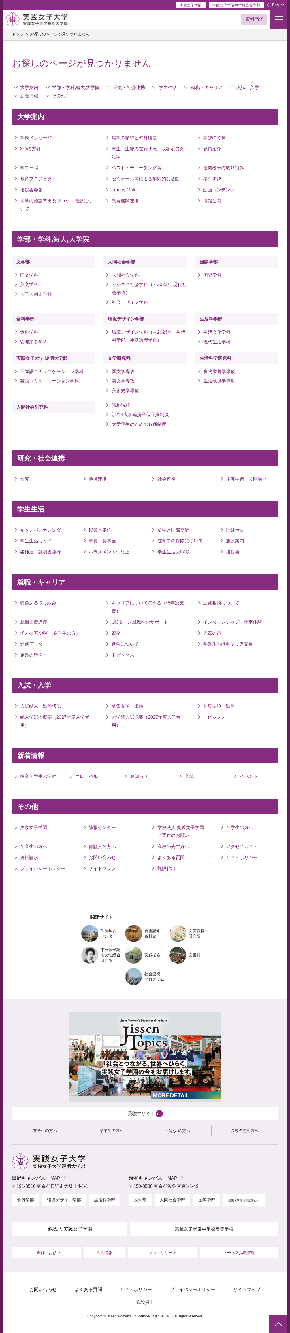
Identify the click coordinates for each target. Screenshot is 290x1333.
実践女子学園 (191, 5)
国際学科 (212, 275)
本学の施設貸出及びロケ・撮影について (56, 204)
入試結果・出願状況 (40, 706)
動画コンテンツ (219, 189)
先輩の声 (212, 633)
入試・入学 (247, 87)
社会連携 (166, 479)
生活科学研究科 (215, 358)
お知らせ (139, 776)
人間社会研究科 (32, 407)
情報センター (102, 827)
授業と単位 (100, 530)
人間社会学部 (121, 261)
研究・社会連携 (129, 87)
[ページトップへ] (278, 1324)
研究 (24, 479)
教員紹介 (212, 148)
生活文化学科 (217, 332)
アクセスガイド (242, 846)
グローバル (86, 776)
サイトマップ (102, 868)
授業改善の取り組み (223, 167)
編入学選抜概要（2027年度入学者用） (54, 721)
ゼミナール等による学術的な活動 (146, 178)
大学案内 (29, 87)
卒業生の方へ (33, 846)
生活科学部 (211, 318)
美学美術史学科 (36, 294)
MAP (55, 1178)
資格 (116, 633)
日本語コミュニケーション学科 (52, 371)
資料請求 (29, 857)
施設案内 (235, 540)
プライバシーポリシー (42, 868)
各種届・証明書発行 (40, 551)
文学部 (23, 261)
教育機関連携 (125, 200)
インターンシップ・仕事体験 (232, 622)
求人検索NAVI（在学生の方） (50, 633)
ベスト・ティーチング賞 (136, 167)
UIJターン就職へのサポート (140, 622)
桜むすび (212, 178)
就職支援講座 (33, 622)
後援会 (233, 551)
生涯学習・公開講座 (246, 479)
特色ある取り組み (38, 602)
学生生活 (168, 87)
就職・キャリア (207, 87)
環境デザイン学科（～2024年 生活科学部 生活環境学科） (148, 336)
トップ (18, 34)
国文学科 (29, 275)
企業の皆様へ (33, 655)
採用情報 (104, 1253)
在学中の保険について (180, 540)
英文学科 (29, 284)
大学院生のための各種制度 (139, 424)
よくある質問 (171, 857)
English (278, 5)
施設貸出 (166, 868)
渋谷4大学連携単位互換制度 (140, 414)
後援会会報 (31, 189)
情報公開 (212, 200)
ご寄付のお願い (46, 1253)
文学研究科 (119, 358)
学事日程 (29, 167)
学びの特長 (214, 137)
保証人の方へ (102, 846)
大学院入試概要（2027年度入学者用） (146, 721)
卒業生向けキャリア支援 (228, 644)
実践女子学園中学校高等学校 (236, 5)
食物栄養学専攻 (219, 371)
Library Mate (124, 189)
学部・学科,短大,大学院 (76, 87)
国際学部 (209, 261)
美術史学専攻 (125, 390)
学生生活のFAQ (173, 551)
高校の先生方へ (173, 846)
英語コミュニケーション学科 (52, 380)
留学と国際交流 (173, 530)
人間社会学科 (125, 275)
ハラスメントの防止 (109, 551)
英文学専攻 (123, 380)
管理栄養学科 (33, 341)
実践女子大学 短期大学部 (41, 358)
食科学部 (25, 318)
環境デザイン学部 (126, 318)
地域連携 (98, 479)
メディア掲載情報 (239, 1253)
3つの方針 (30, 148)
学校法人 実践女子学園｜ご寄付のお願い (182, 831)
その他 (59, 95)
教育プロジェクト (38, 178)
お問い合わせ (102, 857)
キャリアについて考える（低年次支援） (148, 606)
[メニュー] (278, 19)
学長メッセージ (36, 137)
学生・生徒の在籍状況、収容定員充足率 (148, 152)
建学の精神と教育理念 (134, 137)
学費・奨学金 (102, 540)
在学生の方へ (239, 827)
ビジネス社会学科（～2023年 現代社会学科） (149, 288)
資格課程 (121, 405)
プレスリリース (162, 1253)
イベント (249, 776)
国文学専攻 (123, 371)
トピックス (123, 655)
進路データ (31, 644)
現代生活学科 (217, 341)
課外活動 (235, 530)
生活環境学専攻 (219, 380)
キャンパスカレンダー (42, 530)
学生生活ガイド (36, 540)
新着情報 (29, 95)
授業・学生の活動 (38, 776)
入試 (189, 776)
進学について (125, 644)
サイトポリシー (242, 857)
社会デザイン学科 (130, 302)
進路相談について (221, 602)
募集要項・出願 (127, 706)
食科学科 (29, 332)
